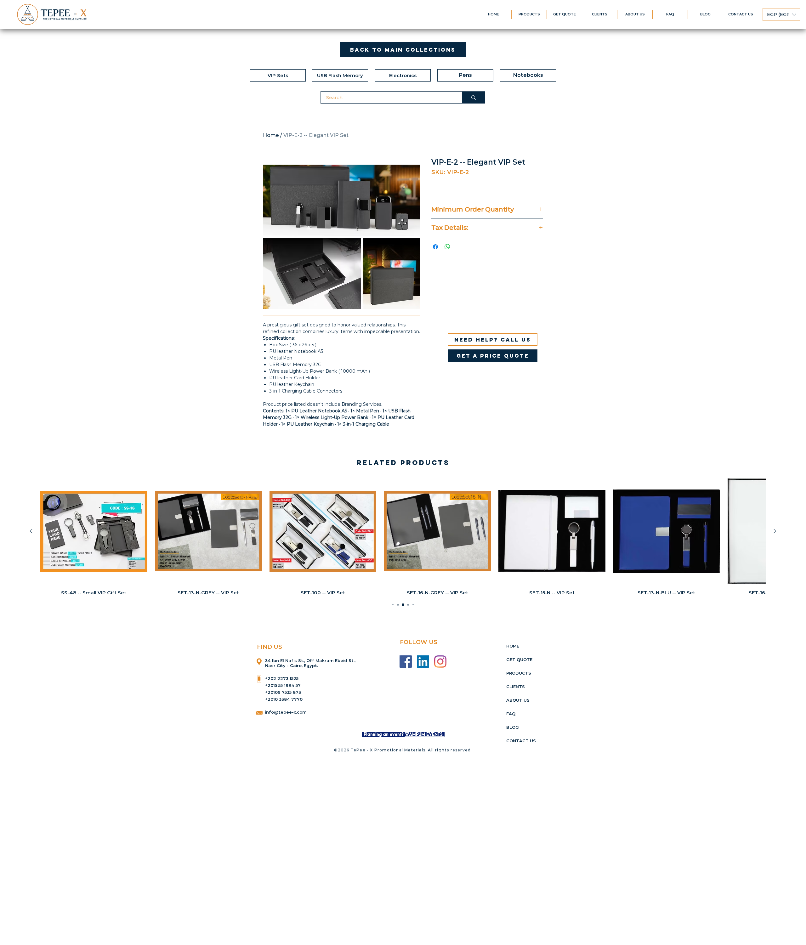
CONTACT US (521, 740)
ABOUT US (518, 700)
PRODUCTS (518, 673)
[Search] (473, 97)
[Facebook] (406, 661)
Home (271, 135)
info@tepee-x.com (286, 712)
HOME (512, 645)
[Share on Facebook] (435, 247)
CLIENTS (515, 686)
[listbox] (781, 14)
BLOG (512, 727)
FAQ (510, 713)
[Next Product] (775, 531)
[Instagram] (440, 661)
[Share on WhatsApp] (447, 247)
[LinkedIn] (423, 661)
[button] (781, 14)
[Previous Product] (31, 531)
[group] (403, 537)
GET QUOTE (519, 659)
